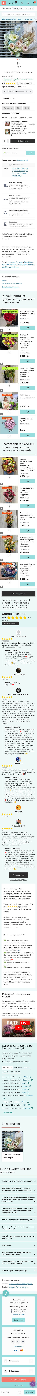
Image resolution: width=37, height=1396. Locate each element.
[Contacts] (28, 3)
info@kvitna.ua (18, 1346)
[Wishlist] (9, 329)
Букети (20, 19)
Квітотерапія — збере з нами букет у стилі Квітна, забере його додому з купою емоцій (19, 131)
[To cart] (27, 328)
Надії (24, 1089)
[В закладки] (19, 1392)
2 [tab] (19, 59)
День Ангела (7, 1067)
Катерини (29, 1095)
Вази (30, 117)
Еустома (15, 171)
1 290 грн (32, 124)
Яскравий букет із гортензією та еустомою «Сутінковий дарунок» (27, 568)
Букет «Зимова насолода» (12, 1154)
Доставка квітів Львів (9, 19)
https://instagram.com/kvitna (13, 1341)
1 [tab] (17, 59)
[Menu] (4, 3)
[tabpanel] (18, 39)
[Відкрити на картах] (27, 614)
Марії (26, 1077)
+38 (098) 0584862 (19, 1312)
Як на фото (8, 108)
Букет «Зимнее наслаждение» (21, 1284)
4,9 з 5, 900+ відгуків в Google (18, 210)
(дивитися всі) (22, 160)
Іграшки (22, 117)
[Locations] (22, 3)
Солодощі (13, 117)
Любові (25, 1086)
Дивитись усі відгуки (18, 880)
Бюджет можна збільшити (14, 103)
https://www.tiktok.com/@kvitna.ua (18, 1341)
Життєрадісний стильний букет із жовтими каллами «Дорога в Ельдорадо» (27, 542)
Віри (24, 1093)
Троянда (23, 173)
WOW (4, 117)
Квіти (4, 280)
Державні (26, 1067)
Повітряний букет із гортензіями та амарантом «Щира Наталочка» (27, 372)
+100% (26, 108)
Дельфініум (16, 168)
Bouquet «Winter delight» (18, 1287)
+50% (18, 108)
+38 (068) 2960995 (19, 1310)
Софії (24, 1083)
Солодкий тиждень (10, 1072)
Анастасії (26, 1108)
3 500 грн (31, 132)
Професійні (17, 1067)
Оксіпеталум (17, 176)
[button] (18, 1028)
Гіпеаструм (23, 171)
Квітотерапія (25, 395)
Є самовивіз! (13, 222)
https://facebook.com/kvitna (23, 1341)
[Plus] (8, 140)
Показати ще (18, 875)
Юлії (25, 1105)
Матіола (25, 168)
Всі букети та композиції (12, 284)
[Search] (4, 15)
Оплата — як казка (15, 196)
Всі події (7, 1112)
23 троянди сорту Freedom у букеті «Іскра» (27, 313)
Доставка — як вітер (15, 182)
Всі (19, 1072)
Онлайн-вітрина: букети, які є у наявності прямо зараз (18, 299)
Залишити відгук (10, 623)
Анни (24, 1102)
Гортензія (16, 173)
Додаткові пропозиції (10, 113)
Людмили (26, 1080)
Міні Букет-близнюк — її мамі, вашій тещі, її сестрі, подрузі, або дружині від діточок (19, 124)
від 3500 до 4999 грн (10, 267)
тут (18, 950)
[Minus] (8, 142)
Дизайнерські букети (10, 287)
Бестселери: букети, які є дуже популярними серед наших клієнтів (18, 447)
